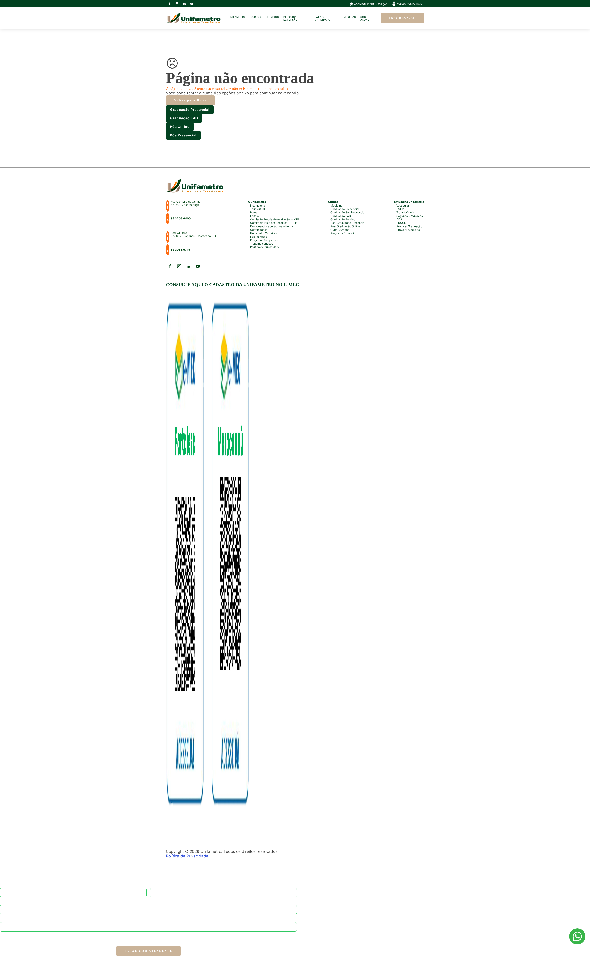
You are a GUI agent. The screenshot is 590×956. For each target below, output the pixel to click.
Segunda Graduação (409, 216)
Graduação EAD (184, 118)
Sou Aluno (365, 18)
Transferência (405, 212)
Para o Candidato (322, 18)
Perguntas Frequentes (264, 240)
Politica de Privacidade (265, 247)
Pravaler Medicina (408, 229)
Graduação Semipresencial (347, 212)
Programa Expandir (342, 233)
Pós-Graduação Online (345, 226)
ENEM (400, 209)
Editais (254, 216)
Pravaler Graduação (409, 226)
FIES (399, 219)
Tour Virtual (257, 209)
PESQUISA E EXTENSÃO (291, 18)
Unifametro (237, 16)
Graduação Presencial (189, 109)
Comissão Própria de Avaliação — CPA (275, 219)
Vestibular (402, 205)
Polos (253, 212)
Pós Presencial (183, 135)
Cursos (256, 16)
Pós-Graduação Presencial (347, 223)
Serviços (272, 16)
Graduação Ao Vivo (342, 219)
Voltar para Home (190, 100)
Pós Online (179, 127)
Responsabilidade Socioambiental (272, 226)
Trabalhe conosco (261, 243)
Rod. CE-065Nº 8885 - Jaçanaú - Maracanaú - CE (195, 234)
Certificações (258, 229)
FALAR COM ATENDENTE (148, 951)
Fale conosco (258, 236)
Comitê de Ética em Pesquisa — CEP (273, 223)
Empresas (349, 16)
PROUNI (401, 223)
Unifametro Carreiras (263, 233)
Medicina (336, 205)
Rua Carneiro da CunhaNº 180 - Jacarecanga (186, 203)
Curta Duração (339, 229)
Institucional (258, 205)
